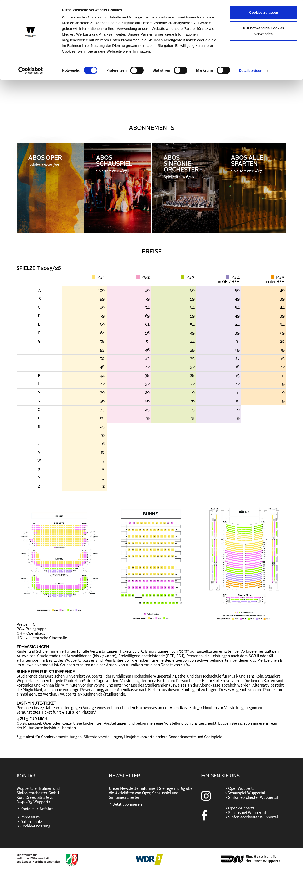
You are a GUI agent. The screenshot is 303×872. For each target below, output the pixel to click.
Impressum (30, 817)
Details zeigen (250, 70)
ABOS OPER (45, 161)
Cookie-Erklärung (35, 826)
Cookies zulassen (263, 12)
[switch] (137, 70)
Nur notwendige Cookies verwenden (263, 31)
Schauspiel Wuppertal (247, 813)
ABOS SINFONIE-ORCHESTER (181, 167)
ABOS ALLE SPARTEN (247, 164)
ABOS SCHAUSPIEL (114, 164)
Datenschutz (31, 822)
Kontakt (27, 809)
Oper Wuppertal (242, 789)
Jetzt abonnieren (127, 804)
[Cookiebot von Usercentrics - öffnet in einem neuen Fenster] (30, 70)
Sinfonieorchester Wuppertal (253, 798)
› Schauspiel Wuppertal (244, 793)
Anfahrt (46, 809)
